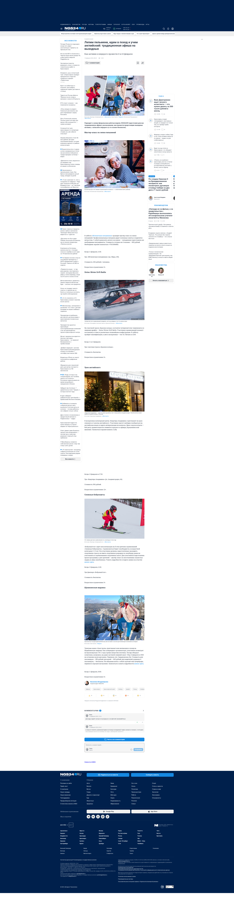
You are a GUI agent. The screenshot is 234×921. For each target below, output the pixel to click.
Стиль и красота (157, 786)
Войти (91, 750)
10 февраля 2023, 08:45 (90, 58)
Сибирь (120, 689)
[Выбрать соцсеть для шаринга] (142, 63)
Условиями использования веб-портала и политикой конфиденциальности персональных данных (144, 870)
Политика (134, 789)
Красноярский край (109, 689)
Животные (90, 801)
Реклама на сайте (66, 783)
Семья (133, 804)
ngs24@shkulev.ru (80, 873)
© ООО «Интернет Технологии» (68, 887)
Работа (133, 795)
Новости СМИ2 (90, 762)
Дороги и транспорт (93, 795)
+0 (137, 722)
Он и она (134, 783)
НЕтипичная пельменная (102, 236)
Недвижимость (65, 24)
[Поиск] (164, 28)
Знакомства (76, 24)
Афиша (109, 24)
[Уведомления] (168, 28)
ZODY (133, 24)
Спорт (154, 783)
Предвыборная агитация (68, 801)
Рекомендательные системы (125, 879)
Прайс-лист (64, 786)
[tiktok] (107, 816)
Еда (88, 798)
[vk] (93, 816)
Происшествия (136, 792)
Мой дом (113, 795)
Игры (147, 24)
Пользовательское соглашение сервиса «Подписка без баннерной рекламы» (138, 881)
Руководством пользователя (125, 867)
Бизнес (89, 786)
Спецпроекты (156, 798)
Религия (134, 801)
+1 (137, 735)
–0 (142, 722)
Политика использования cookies (127, 876)
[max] (103, 816)
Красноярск (97, 689)
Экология (155, 792)
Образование (115, 804)
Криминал (114, 786)
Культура (113, 789)
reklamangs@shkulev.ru (124, 861)
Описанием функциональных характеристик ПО (130, 868)
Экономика (156, 795)
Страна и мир (156, 789)
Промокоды (140, 24)
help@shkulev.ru (72, 876)
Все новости (71, 41)
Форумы (91, 24)
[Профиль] (172, 28)
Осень (133, 786)
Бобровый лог (144, 689)
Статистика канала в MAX (68, 804)
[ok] (98, 816)
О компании (64, 789)
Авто (88, 783)
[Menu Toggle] (61, 28)
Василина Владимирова (99, 682)
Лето (112, 792)
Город (88, 792)
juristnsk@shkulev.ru (102, 875)
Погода (84, 24)
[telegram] (88, 816)
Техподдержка (65, 798)
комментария (94, 63)
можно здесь (89, 562)
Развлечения (135, 798)
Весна (88, 789)
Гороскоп (116, 24)
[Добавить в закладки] (138, 63)
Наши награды (65, 792)
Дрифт (128, 689)
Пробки (117, 29)
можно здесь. (139, 664)
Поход (135, 689)
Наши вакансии (65, 795)
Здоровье (90, 804)
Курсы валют (125, 24)
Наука (112, 798)
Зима (112, 783)
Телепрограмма (100, 24)
